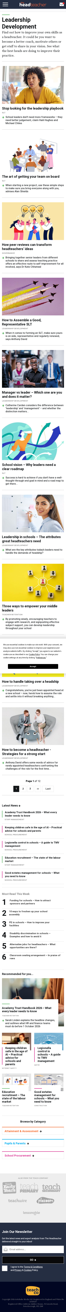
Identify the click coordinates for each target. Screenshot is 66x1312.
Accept (33, 666)
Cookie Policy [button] (34, 654)
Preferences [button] (41, 658)
